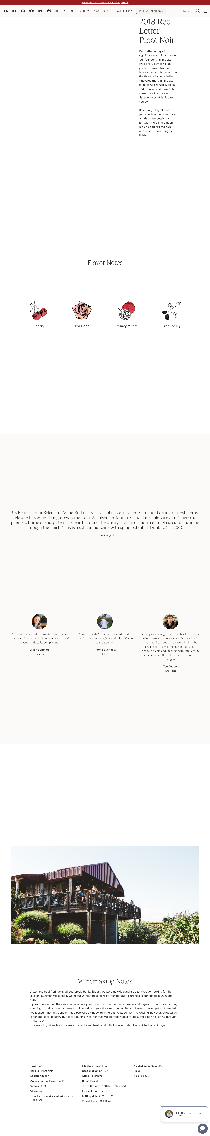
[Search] (198, 11)
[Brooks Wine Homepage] (27, 10)
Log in (186, 11)
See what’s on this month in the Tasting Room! (105, 2)
